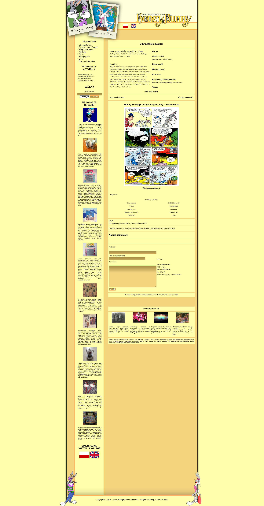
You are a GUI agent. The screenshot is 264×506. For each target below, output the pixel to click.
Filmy (81, 54)
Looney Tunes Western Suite (162, 59)
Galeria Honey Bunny (88, 47)
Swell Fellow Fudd (115, 79)
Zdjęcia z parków (125, 56)
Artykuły (82, 52)
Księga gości (84, 56)
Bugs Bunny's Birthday (159, 82)
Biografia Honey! (86, 49)
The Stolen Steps (115, 87)
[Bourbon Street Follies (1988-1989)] (161, 317)
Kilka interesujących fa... (85, 74)
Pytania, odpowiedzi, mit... (86, 76)
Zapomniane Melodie (84, 78)
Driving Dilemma (134, 74)
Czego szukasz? (89, 91)
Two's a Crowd (126, 87)
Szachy (169, 82)
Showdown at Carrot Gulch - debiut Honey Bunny (131, 77)
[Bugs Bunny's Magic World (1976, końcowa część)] (119, 317)
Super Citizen (124, 71)
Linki (81, 59)
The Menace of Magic (131, 84)
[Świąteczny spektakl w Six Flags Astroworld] (140, 317)
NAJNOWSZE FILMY (151, 309)
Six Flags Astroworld (116, 54)
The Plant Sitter (144, 84)
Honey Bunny (114, 69)
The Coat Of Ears (122, 81)
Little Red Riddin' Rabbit (126, 69)
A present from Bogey (136, 71)
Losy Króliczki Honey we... (86, 80)
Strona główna (85, 45)
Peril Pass (138, 69)
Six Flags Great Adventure (131, 54)
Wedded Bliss (177, 82)
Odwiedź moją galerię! (151, 44)
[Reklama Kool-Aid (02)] (183, 317)
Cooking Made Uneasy (121, 74)
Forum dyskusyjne (87, 61)
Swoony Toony (126, 79)
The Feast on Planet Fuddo (138, 81)
